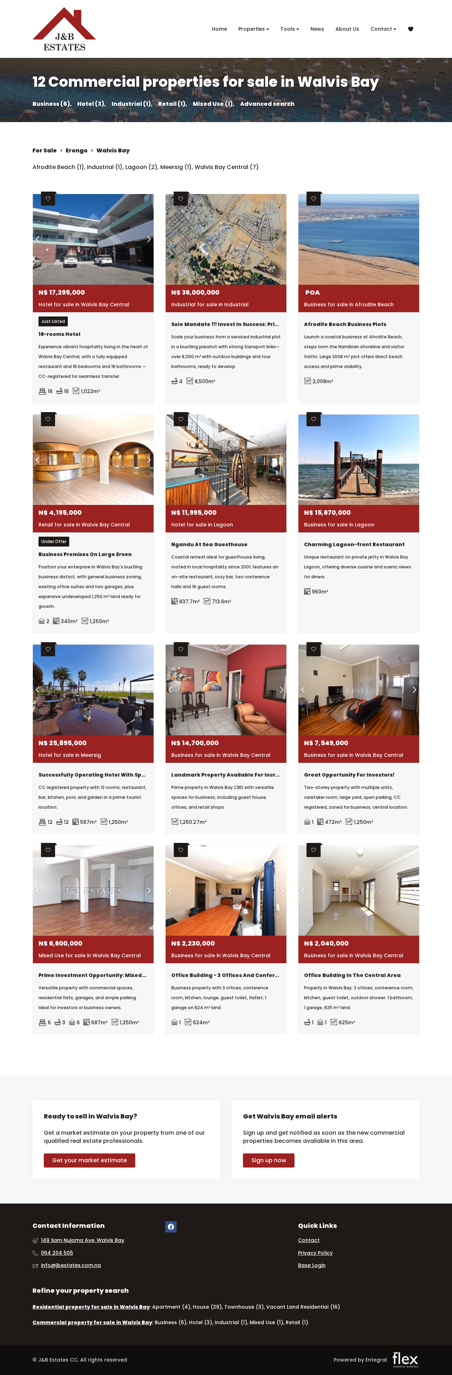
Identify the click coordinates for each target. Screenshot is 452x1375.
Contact (381, 28)
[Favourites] (411, 29)
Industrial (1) (105, 167)
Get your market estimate (89, 1160)
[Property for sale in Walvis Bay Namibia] (64, 29)
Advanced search (267, 104)
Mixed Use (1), (213, 104)
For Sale (44, 151)
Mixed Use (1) (266, 1322)
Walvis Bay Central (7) (227, 167)
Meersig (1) (176, 167)
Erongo (77, 151)
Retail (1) (297, 1322)
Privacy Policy (315, 1253)
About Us (347, 28)
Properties (252, 28)
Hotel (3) (200, 1322)
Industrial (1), (132, 104)
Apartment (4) (171, 1306)
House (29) (207, 1306)
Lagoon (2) (141, 167)
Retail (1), (172, 104)
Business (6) (170, 1322)
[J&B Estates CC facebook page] (171, 1227)
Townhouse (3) (244, 1306)
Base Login (312, 1265)
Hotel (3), (91, 104)
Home (219, 28)
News (317, 28)
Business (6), (52, 104)
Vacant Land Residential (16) (303, 1306)
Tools (288, 28)
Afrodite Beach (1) (58, 167)
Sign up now (268, 1160)
